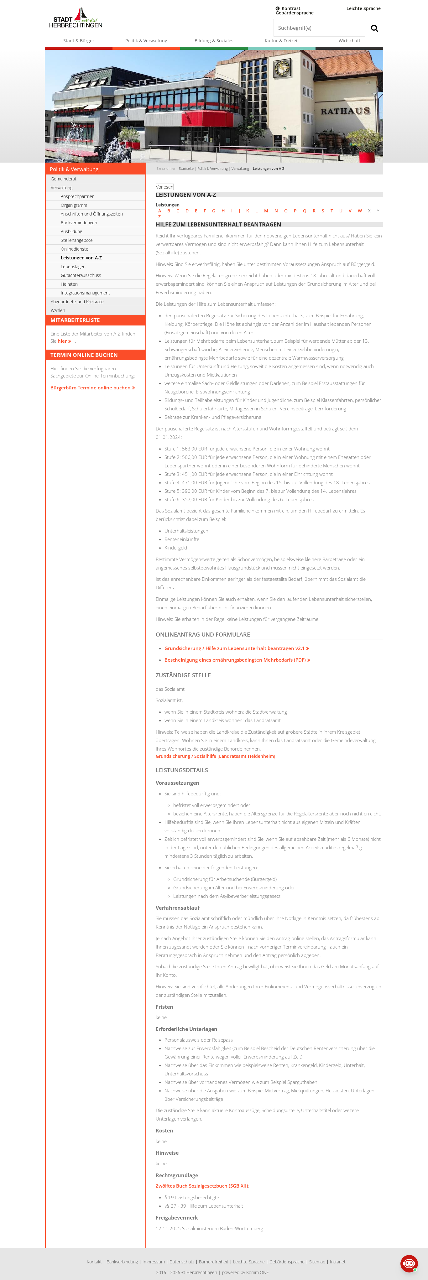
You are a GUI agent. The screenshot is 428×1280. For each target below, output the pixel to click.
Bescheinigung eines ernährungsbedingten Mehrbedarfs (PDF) (235, 660)
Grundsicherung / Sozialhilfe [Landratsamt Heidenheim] (215, 756)
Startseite (186, 168)
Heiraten (69, 284)
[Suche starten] (374, 28)
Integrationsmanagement (85, 293)
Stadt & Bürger (78, 41)
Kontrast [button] (291, 8)
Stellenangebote (77, 240)
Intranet (338, 1262)
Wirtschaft (349, 41)
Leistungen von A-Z (268, 168)
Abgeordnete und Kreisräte (77, 301)
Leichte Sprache (364, 8)
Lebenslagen (73, 266)
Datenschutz (182, 1262)
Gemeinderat (63, 179)
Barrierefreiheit (213, 1262)
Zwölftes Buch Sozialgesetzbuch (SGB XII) (202, 1186)
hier (62, 341)
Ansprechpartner (77, 196)
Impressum (154, 1262)
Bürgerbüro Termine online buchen (90, 387)
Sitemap (317, 1262)
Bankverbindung (122, 1262)
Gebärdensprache (295, 13)
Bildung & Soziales (214, 41)
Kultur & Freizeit (282, 41)
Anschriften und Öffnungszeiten (92, 214)
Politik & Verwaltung (146, 41)
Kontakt (94, 1262)
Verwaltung (240, 168)
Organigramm (74, 205)
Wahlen (58, 310)
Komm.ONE (257, 1272)
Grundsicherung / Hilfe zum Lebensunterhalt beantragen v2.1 (234, 648)
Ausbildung (71, 231)
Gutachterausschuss (81, 275)
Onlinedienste (74, 249)
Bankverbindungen (79, 223)
